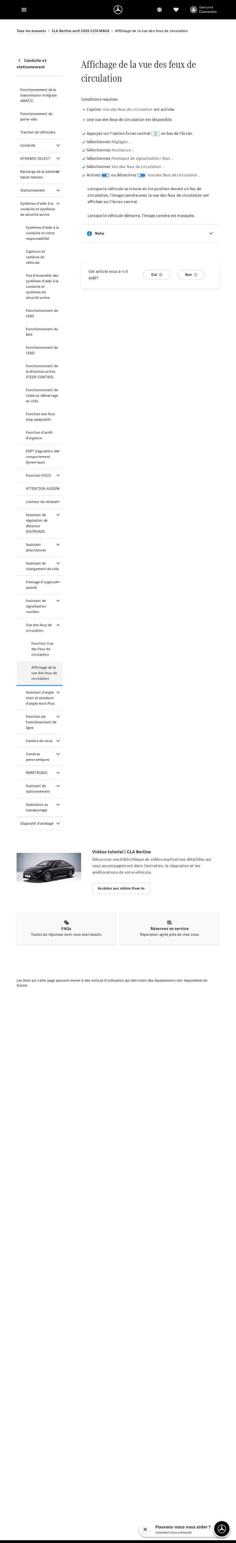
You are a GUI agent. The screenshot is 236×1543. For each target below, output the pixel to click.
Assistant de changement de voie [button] (42, 566)
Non (188, 274)
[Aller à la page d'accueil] (118, 9)
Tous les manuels (31, 30)
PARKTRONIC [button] (37, 772)
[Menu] (24, 10)
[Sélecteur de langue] (159, 9)
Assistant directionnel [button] (36, 547)
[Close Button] (145, 1529)
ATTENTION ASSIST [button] (42, 488)
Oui (154, 274)
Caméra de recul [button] (39, 740)
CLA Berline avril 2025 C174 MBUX (80, 30)
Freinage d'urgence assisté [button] (41, 585)
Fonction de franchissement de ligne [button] (41, 722)
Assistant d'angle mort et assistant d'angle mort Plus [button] (40, 698)
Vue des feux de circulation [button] (39, 628)
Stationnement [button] (32, 190)
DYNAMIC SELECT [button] (35, 158)
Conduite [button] (27, 145)
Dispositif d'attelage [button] (36, 823)
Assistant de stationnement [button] (38, 788)
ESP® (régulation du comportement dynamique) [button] (42, 457)
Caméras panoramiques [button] (37, 757)
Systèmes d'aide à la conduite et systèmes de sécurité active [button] (37, 209)
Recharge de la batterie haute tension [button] (39, 174)
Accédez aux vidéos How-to (121, 888)
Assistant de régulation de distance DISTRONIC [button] (37, 523)
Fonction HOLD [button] (38, 475)
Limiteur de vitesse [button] (41, 501)
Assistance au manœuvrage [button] (37, 807)
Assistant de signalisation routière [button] (36, 606)
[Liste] (176, 9)
